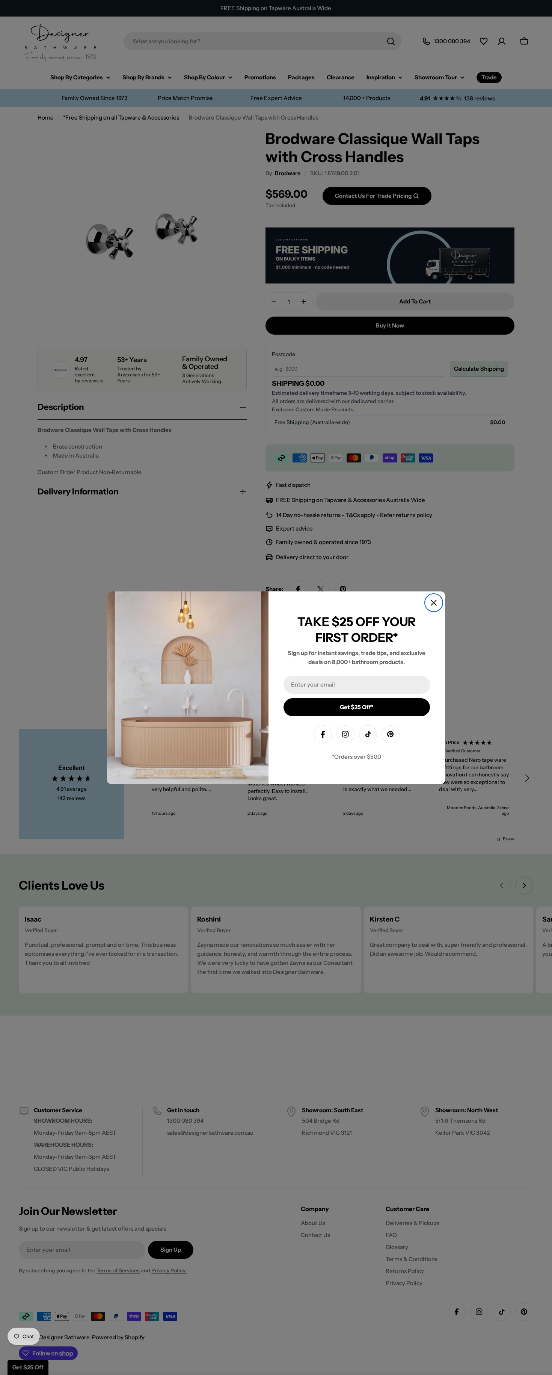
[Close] (433, 602)
